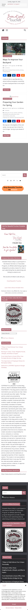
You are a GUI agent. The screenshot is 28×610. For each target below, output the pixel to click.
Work (23, 117)
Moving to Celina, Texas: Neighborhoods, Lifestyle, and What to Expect (13, 570)
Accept (14, 604)
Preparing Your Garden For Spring (10, 117)
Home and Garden (7, 56)
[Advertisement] (14, 157)
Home (17, 114)
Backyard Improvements (14, 70)
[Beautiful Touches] (3, 30)
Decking (21, 70)
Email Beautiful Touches (14, 281)
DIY (8, 112)
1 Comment (6, 110)
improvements (6, 116)
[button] (25, 585)
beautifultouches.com (14, 377)
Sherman (15, 108)
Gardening (20, 112)
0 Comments (7, 68)
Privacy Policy (18, 607)
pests (13, 116)
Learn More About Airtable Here (14, 287)
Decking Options (6, 71)
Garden (15, 112)
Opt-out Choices (10, 607)
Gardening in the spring (8, 114)
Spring (19, 117)
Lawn (11, 116)
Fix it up (11, 112)
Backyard (6, 70)
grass (15, 114)
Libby (14, 65)
